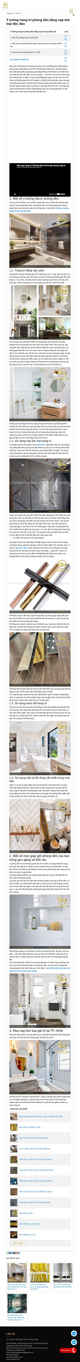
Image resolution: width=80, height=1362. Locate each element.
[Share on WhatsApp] (7, 1253)
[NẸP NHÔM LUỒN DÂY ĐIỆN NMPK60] (13, 1148)
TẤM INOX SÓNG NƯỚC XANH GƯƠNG (35, 1181)
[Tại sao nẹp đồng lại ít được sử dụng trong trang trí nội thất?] (40, 1272)
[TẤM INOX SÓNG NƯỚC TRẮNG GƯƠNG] (13, 1170)
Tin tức (18, 13)
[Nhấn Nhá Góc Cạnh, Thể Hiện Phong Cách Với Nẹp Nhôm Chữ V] (17, 1272)
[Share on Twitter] (12, 1253)
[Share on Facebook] (10, 1253)
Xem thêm (18, 1243)
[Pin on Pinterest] (17, 1253)
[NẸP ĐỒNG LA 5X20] (13, 1234)
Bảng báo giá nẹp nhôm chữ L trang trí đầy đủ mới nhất (40, 1116)
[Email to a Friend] (14, 1253)
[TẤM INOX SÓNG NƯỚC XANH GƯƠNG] (13, 1181)
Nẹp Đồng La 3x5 (26, 1213)
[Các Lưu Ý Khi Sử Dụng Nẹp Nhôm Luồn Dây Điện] (63, 1272)
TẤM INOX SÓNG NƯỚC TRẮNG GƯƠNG (36, 1170)
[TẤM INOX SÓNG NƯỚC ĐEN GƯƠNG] (13, 1202)
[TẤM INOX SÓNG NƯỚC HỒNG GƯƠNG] (13, 1191)
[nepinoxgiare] (5, 5)
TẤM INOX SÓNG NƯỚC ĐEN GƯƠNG (35, 1202)
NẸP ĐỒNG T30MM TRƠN (29, 1127)
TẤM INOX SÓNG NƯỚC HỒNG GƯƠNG (35, 1192)
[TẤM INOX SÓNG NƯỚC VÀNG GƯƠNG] (13, 1159)
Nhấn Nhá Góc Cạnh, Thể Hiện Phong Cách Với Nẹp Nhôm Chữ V (16, 1287)
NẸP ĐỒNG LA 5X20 (27, 1235)
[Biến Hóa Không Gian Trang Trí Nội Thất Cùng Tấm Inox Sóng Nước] (17, 1303)
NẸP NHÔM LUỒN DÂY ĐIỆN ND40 (33, 1138)
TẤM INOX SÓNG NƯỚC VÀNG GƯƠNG (35, 1159)
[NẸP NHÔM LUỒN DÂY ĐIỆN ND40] (13, 1138)
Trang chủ (10, 13)
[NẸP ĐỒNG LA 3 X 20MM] (13, 1224)
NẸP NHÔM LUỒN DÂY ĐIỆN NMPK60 (34, 1149)
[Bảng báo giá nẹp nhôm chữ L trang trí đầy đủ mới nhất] (13, 1116)
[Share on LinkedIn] (19, 1253)
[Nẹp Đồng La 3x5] (13, 1213)
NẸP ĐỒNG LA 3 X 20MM (29, 1224)
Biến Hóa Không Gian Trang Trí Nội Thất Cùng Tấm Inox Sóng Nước (15, 1317)
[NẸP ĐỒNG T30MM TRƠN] (13, 1127)
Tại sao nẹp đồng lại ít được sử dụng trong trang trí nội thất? (39, 1287)
